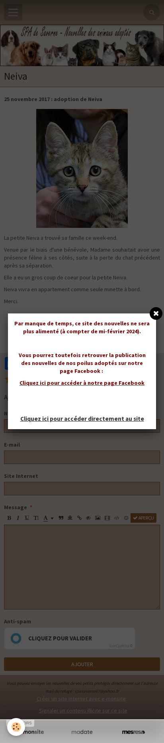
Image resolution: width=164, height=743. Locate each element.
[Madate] (81, 732)
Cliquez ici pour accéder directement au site (82, 418)
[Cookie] (16, 727)
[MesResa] (133, 732)
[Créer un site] (30, 732)
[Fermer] (156, 313)
